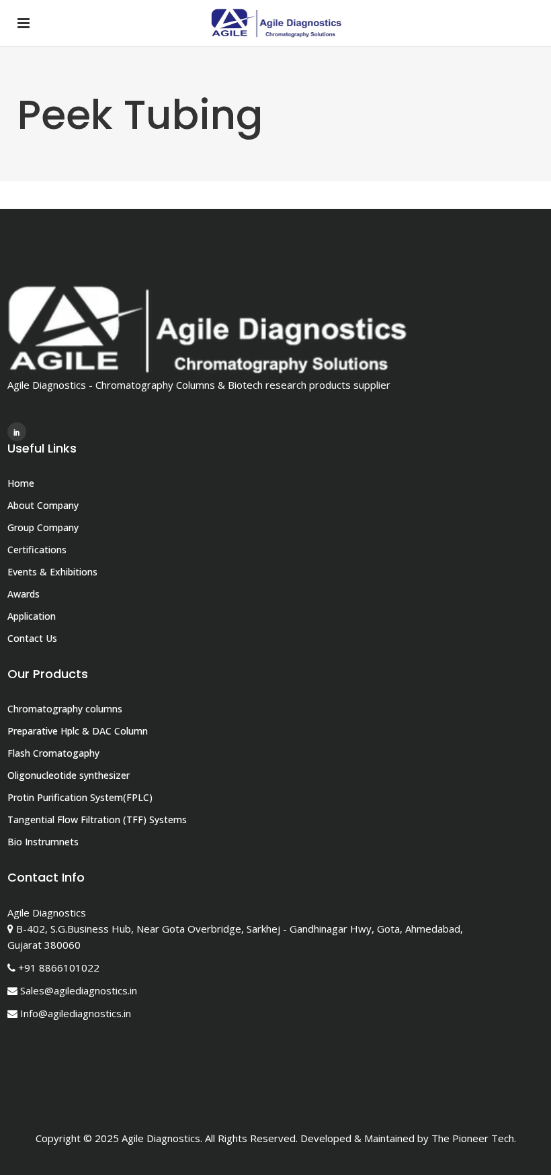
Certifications (37, 549)
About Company (43, 505)
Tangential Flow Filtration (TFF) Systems (97, 819)
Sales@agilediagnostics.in (78, 990)
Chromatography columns (64, 708)
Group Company (43, 527)
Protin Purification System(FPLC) (80, 797)
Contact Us (32, 638)
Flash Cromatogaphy (53, 753)
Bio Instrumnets (43, 841)
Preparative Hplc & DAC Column (77, 730)
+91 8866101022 (58, 967)
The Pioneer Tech (472, 1138)
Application (31, 616)
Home (20, 483)
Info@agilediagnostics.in (75, 1013)
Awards (23, 594)
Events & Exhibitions (52, 571)
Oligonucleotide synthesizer (68, 775)
